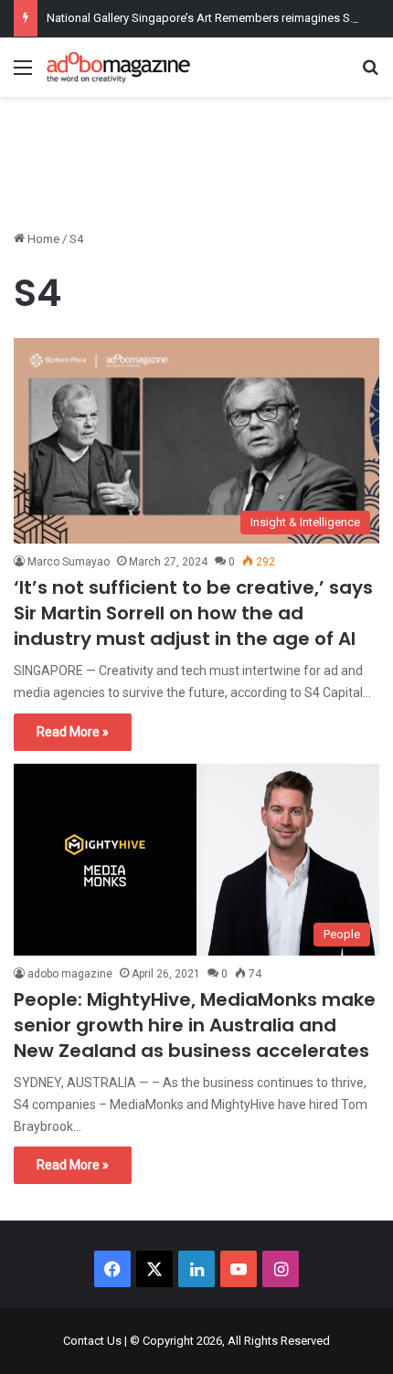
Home (42, 239)
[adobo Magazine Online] (119, 67)
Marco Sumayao (68, 561)
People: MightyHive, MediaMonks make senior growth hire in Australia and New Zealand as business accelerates (195, 1025)
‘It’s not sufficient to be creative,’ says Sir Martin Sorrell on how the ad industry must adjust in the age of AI (193, 613)
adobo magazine (69, 973)
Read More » (73, 731)
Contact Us (92, 1341)
